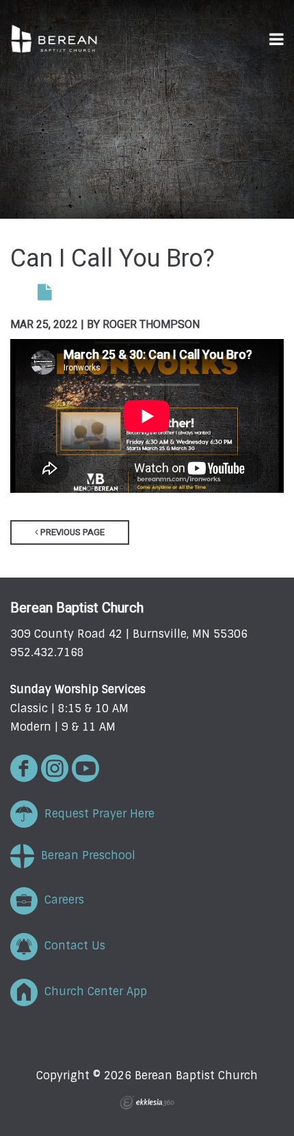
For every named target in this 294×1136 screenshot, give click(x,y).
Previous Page (71, 532)
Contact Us (71, 945)
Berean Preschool (84, 855)
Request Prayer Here (96, 814)
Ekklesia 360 (147, 1102)
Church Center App (92, 991)
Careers (61, 900)
